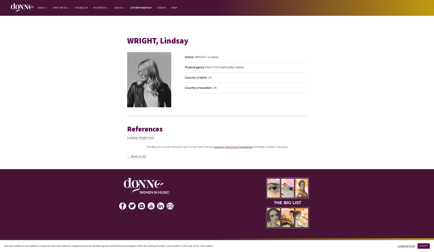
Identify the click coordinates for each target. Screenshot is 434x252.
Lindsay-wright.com (140, 137)
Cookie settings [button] (406, 246)
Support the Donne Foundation (233, 147)
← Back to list (136, 156)
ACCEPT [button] (424, 246)
